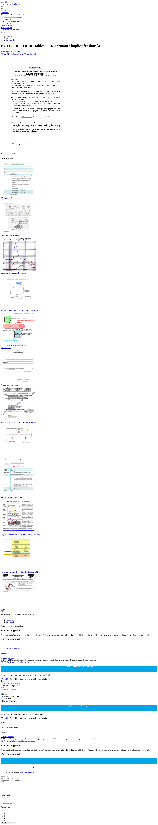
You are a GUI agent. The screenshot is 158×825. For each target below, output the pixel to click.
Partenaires (10, 658)
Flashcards (16, 4)
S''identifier (5, 13)
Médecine (9, 38)
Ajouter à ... (18, 52)
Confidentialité (12, 662)
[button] (5, 154)
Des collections (14, 21)
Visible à (4, 694)
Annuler (4, 823)
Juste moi (7, 699)
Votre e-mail (5, 795)
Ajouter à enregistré (31, 54)
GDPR (3, 662)
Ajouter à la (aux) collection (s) (12, 54)
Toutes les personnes (11, 696)
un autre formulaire (27, 772)
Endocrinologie (11, 40)
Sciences (9, 36)
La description (10, 686)
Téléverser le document (9, 15)
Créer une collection (8, 701)
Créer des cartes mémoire (27, 15)
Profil (3, 32)
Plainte (3, 658)
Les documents (6, 4)
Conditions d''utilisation (26, 662)
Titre (2, 681)
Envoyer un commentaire (10, 639)
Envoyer (12, 823)
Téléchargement (7, 52)
